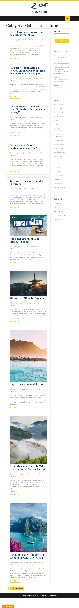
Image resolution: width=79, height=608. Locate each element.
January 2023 (58, 180)
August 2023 (58, 156)
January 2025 (58, 109)
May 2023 (57, 168)
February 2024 (58, 136)
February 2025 (58, 105)
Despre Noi (57, 203)
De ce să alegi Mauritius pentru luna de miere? (25, 146)
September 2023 (59, 152)
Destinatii (57, 207)
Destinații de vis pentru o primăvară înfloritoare (61, 57)
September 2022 (59, 187)
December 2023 (59, 140)
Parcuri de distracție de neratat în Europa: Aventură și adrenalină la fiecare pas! (28, 70)
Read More (14, 58)
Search (57, 31)
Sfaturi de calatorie (60, 215)
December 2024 (59, 113)
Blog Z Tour (39, 11)
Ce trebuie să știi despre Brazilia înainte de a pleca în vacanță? (27, 109)
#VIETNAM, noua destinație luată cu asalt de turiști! (61, 79)
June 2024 (57, 121)
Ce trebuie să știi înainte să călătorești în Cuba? (26, 33)
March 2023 (57, 172)
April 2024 (57, 128)
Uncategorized (58, 219)
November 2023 (59, 144)
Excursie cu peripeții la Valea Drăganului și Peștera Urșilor (28, 467)
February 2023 (58, 176)
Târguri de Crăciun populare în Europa (27, 182)
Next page (19, 588)
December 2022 (59, 184)
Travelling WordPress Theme (33, 596)
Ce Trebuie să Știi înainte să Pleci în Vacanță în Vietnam (27, 556)
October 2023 (58, 148)
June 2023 (57, 164)
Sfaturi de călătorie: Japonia (27, 298)
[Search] (62, 41)
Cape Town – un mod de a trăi (28, 384)
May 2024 (57, 124)
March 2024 (57, 132)
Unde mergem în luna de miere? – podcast (24, 240)
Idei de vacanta (59, 211)
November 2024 (59, 117)
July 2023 (57, 160)
